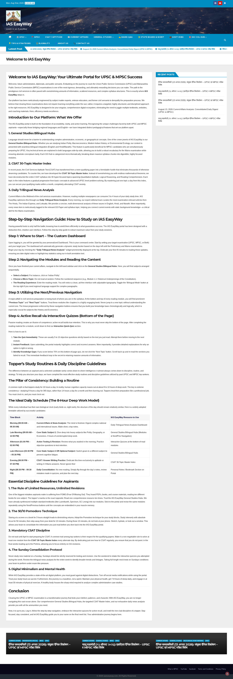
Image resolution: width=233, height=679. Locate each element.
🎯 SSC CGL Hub (197, 37)
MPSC (38, 640)
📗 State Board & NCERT (151, 37)
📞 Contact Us (81, 43)
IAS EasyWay (19, 24)
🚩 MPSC (36, 37)
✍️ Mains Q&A (126, 37)
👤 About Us (61, 43)
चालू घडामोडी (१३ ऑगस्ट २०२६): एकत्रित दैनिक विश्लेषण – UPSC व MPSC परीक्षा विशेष (42, 646)
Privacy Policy (221, 669)
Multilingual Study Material (120, 640)
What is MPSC (173, 669)
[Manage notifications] (227, 674)
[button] (225, 40)
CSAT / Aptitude (53, 37)
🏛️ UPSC (21, 37)
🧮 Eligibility (43, 43)
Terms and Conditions (205, 669)
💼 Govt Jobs (176, 37)
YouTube (184, 669)
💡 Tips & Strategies (20, 43)
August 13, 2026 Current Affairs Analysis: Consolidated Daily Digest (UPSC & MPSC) (185, 646)
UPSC (43, 640)
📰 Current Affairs (78, 37)
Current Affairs (15, 640)
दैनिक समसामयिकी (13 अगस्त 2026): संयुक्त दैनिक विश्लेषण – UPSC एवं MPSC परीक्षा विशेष (113, 646)
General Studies (103, 37)
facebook (192, 669)
